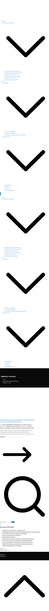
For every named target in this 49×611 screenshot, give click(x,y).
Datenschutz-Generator (10, 78)
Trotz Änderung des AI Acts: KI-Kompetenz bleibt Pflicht (14, 533)
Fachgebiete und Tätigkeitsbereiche (13, 71)
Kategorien (2, 548)
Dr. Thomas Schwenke (10, 131)
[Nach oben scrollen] (24, 610)
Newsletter (7, 186)
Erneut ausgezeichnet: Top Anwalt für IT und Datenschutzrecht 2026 (17, 542)
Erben (5, 428)
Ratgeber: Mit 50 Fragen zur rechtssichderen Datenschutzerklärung (17, 544)
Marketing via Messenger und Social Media (12, 545)
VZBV (33, 428)
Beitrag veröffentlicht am (19, 424)
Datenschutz (3, 556)
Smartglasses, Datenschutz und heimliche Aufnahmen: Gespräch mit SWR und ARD (21, 532)
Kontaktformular (8, 185)
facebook (10, 428)
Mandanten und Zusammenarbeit (12, 76)
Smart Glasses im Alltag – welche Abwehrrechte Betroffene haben (17, 540)
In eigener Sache (9, 426)
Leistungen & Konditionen (8, 199)
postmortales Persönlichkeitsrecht (23, 428)
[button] (25, 69)
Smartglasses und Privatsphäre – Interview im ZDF (13, 530)
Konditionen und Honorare (11, 74)
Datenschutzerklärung (10, 190)
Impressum (7, 188)
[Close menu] (0, 194)
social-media (16, 426)
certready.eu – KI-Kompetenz (11, 79)
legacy (13, 428)
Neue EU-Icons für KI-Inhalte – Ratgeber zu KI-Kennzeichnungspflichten (18, 538)
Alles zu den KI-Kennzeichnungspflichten (11, 535)
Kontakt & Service (6, 313)
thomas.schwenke (6, 424)
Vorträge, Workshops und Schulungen (13, 73)
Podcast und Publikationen (11, 133)
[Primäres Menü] (0, 193)
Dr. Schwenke (5, 259)
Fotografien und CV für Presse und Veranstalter (15, 135)
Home (3, 21)
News (3, 81)
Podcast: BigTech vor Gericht (8, 537)
